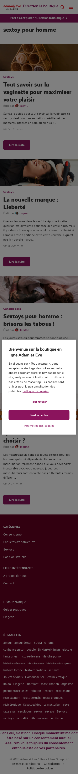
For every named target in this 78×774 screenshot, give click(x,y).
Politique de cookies (36, 391)
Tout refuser (39, 401)
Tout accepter (39, 415)
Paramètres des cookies (39, 425)
